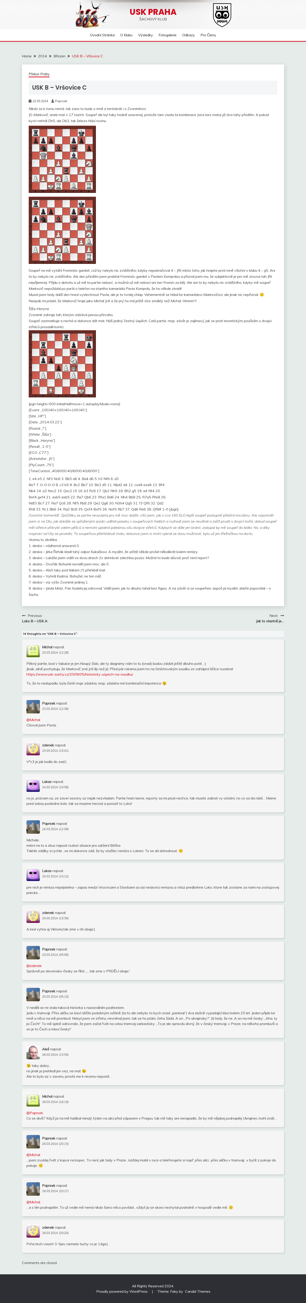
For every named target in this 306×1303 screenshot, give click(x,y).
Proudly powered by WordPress (122, 1291)
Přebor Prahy (39, 74)
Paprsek (61, 101)
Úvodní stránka (102, 35)
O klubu (126, 35)
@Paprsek (34, 1113)
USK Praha (153, 12)
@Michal (33, 719)
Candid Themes (197, 1291)
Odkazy (188, 35)
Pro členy (208, 35)
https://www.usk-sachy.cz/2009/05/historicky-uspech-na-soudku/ (79, 674)
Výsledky (145, 35)
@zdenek (34, 965)
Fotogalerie (168, 35)
